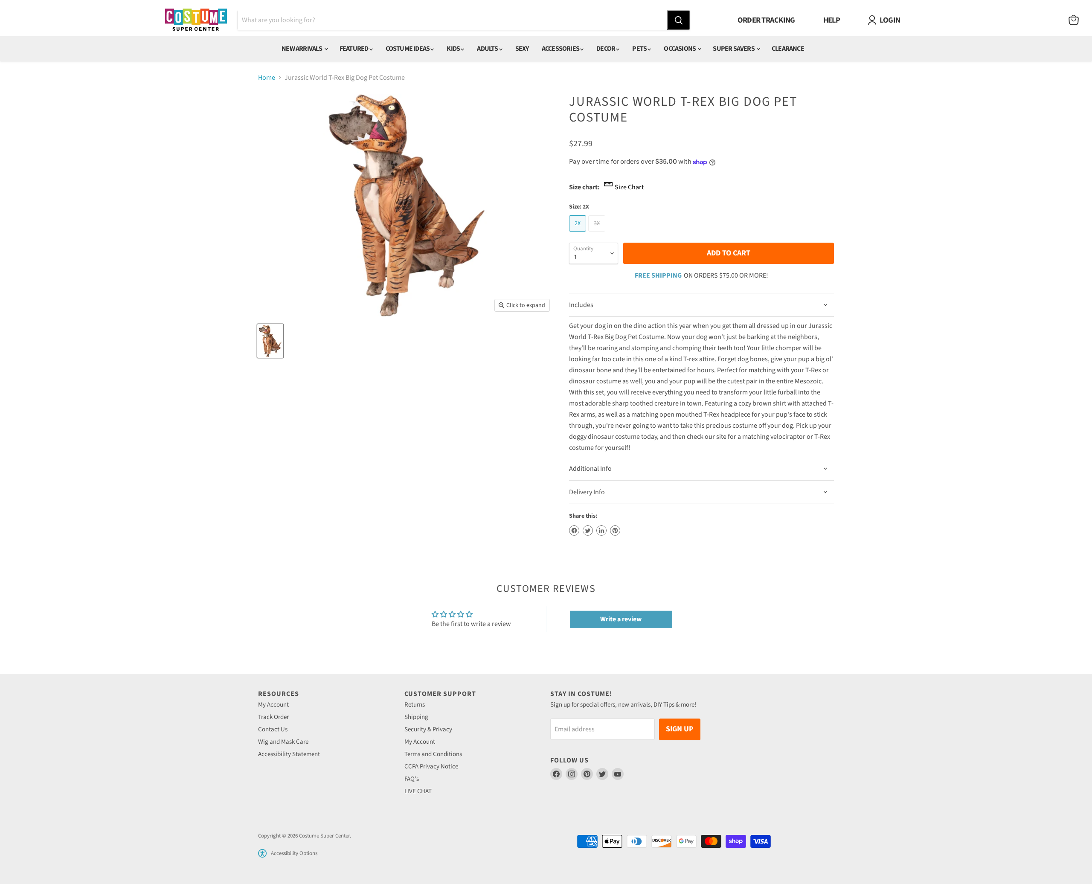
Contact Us (273, 729)
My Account (273, 704)
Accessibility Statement (289, 754)
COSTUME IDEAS (408, 48)
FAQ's (411, 778)
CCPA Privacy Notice (431, 766)
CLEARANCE (788, 48)
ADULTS (488, 48)
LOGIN (890, 20)
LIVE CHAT (418, 791)
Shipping (416, 717)
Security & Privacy (428, 729)
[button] (262, 853)
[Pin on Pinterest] (615, 530)
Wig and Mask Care (283, 741)
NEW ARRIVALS (302, 48)
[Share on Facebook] (574, 530)
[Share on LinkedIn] (601, 530)
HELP (831, 20)
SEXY (522, 48)
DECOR (606, 48)
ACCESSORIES (561, 48)
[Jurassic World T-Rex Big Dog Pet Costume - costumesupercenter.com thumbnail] (270, 341)
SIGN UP (680, 729)
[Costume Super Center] (196, 20)
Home (266, 77)
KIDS (454, 48)
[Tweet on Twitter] (588, 530)
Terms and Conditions (433, 754)
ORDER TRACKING (766, 20)
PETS (640, 48)
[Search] (678, 20)
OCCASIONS (680, 48)
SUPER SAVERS (734, 48)
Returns (414, 704)
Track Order (273, 717)
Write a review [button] (621, 619)
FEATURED (354, 48)
